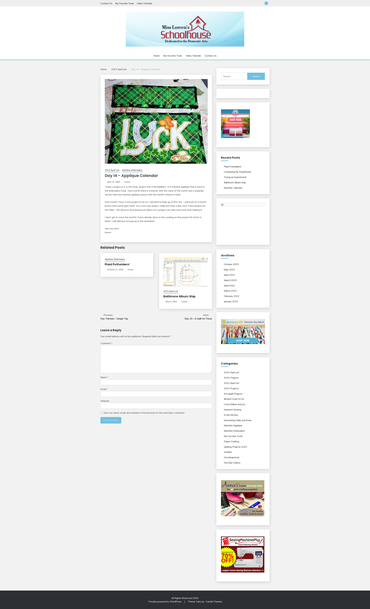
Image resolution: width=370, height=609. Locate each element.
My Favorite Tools (124, 3)
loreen (127, 182)
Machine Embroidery (132, 170)
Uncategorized (231, 457)
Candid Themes (214, 601)
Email (104, 389)
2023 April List (112, 170)
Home (156, 55)
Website (104, 400)
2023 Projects (231, 388)
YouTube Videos (232, 462)
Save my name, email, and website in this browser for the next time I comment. (144, 412)
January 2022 (231, 301)
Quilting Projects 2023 (235, 446)
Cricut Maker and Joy (234, 404)
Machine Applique (233, 425)
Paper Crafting (231, 441)
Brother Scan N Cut (234, 398)
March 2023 (230, 280)
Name (104, 377)
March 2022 (230, 290)
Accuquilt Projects (233, 393)
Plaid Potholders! (117, 264)
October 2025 (231, 264)
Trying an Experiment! (235, 177)
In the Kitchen (231, 414)
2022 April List (231, 372)
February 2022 (231, 296)
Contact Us (106, 3)
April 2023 (229, 274)
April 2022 (229, 285)
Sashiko (228, 452)
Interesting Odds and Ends (237, 420)
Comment (106, 343)
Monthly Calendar (233, 187)
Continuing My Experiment (237, 171)
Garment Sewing (232, 409)
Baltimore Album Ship (179, 296)
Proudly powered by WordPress (165, 601)
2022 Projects (231, 377)
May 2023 (229, 269)
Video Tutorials (144, 3)
